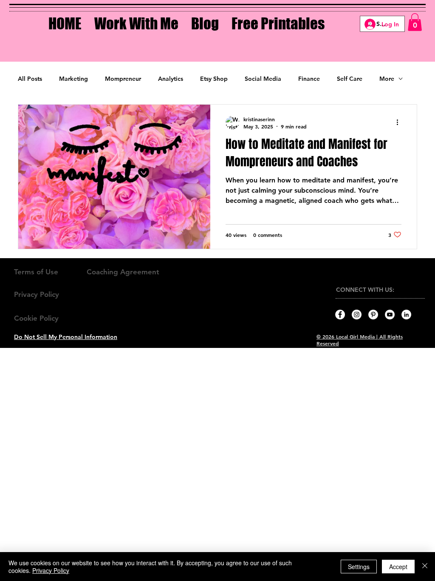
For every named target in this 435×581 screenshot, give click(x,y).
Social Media (263, 79)
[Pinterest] (373, 314)
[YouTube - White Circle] (390, 314)
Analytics (170, 79)
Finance (309, 79)
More (386, 79)
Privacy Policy (50, 570)
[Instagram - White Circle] (357, 314)
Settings (359, 566)
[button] (136, 17)
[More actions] (400, 122)
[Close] (425, 566)
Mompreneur (123, 79)
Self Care (349, 79)
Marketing (73, 79)
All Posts (30, 79)
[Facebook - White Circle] (340, 314)
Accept (398, 566)
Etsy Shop (214, 79)
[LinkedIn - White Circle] (406, 314)
